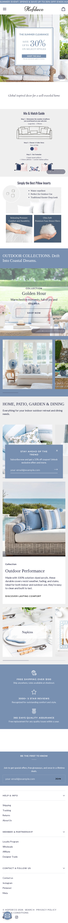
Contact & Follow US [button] (17, 868)
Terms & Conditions (15, 912)
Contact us (8, 878)
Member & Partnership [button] (18, 832)
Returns (6, 815)
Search (29, 910)
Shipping (7, 805)
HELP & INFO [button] (10, 795)
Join (58, 779)
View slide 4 (61, 171)
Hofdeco (11, 910)
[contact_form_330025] (7, 915)
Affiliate (6, 851)
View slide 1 (50, 171)
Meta (5, 893)
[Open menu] (8, 9)
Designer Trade (10, 856)
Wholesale (8, 846)
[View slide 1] (34, 48)
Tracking (7, 810)
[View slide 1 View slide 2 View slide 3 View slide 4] (34, 143)
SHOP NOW (34, 313)
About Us (7, 820)
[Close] (58, 449)
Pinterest (7, 888)
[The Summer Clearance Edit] (34, 48)
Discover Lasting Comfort (23, 596)
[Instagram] (16, 917)
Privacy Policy (46, 910)
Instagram (7, 883)
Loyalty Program (11, 841)
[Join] (55, 469)
